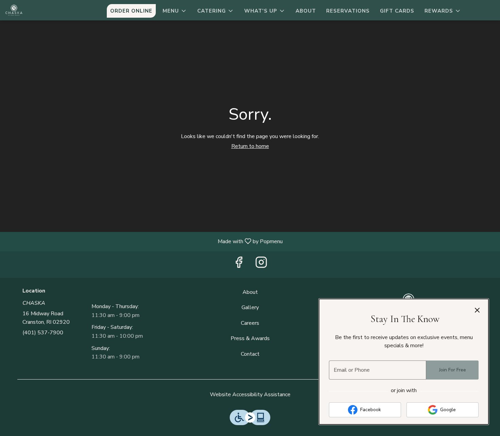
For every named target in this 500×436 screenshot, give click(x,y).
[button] (174, 11)
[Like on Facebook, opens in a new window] (239, 264)
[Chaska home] (36, 10)
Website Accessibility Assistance (250, 394)
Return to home (250, 146)
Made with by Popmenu (144, 241)
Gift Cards (397, 10)
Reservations (348, 10)
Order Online (131, 10)
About (306, 10)
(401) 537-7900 (42, 332)
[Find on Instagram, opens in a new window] (261, 264)
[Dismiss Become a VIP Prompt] (477, 310)
